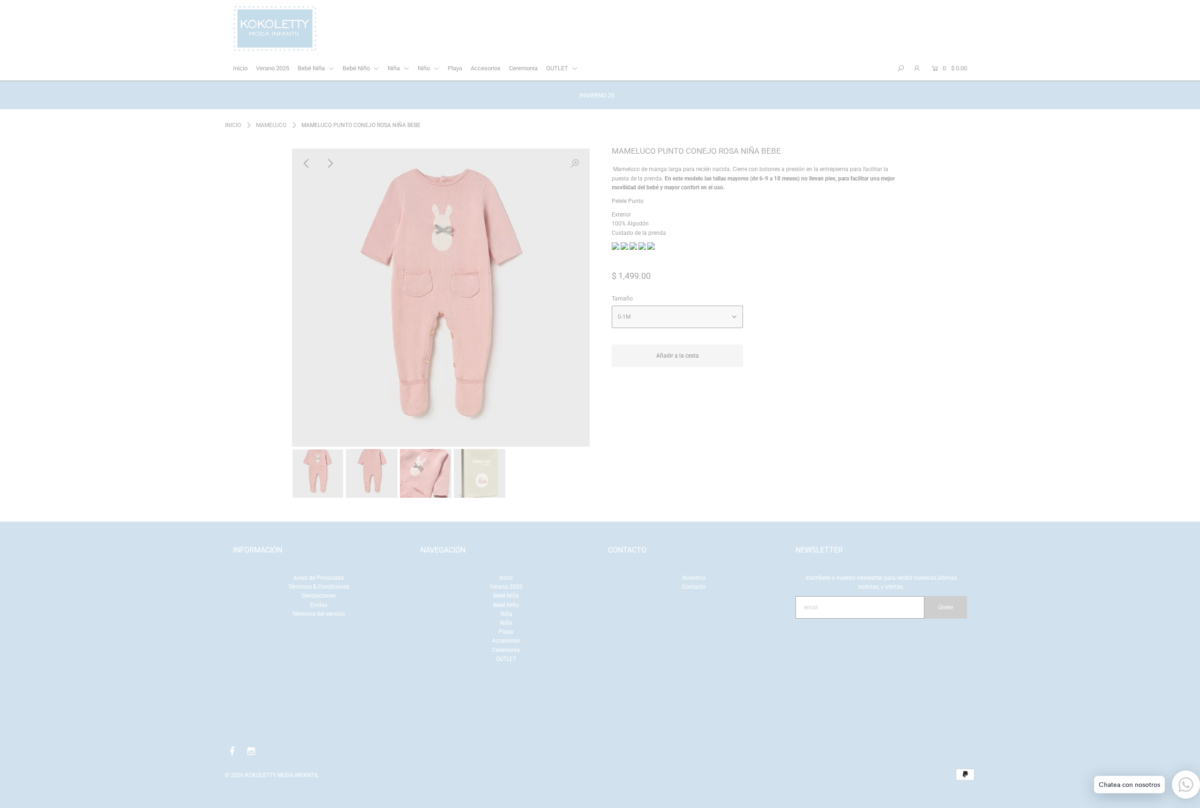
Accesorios (486, 68)
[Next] (330, 163)
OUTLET (558, 68)
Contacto (693, 587)
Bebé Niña (312, 68)
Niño (424, 68)
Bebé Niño (357, 68)
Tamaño (622, 298)
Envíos (318, 605)
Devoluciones (319, 595)
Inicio (240, 68)
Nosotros (693, 578)
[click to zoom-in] (574, 163)
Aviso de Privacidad (318, 578)
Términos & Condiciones (318, 587)
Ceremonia (523, 68)
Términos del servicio (318, 614)
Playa (455, 68)
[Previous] (307, 163)
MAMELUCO (271, 125)
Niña (394, 68)
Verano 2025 (272, 68)
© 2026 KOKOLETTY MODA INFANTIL (272, 775)
